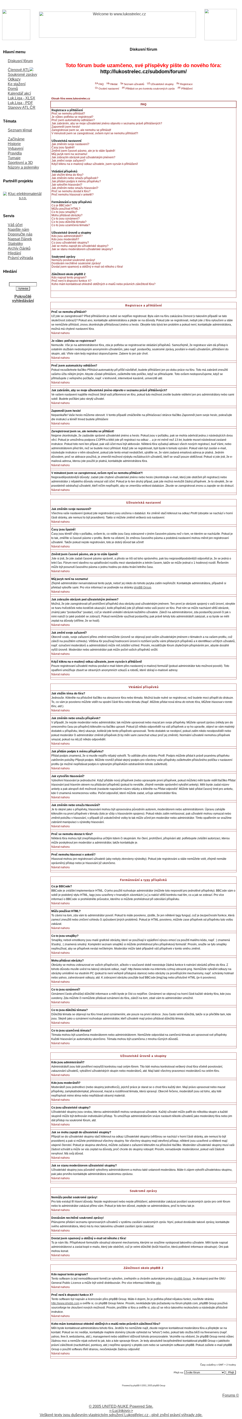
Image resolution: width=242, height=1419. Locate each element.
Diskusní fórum (20, 61)
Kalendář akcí (19, 93)
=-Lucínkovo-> (121, 1411)
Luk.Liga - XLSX (21, 98)
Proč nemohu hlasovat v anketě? (73, 194)
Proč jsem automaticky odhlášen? (73, 120)
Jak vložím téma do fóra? (67, 174)
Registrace (186, 84)
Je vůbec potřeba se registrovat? (72, 116)
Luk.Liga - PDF (20, 103)
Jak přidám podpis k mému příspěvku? (76, 181)
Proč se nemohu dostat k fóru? (71, 191)
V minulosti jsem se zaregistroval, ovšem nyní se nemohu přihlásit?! (95, 133)
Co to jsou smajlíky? (64, 212)
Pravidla (15, 153)
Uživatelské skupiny (162, 84)
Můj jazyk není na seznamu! (69, 154)
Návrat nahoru (60, 333)
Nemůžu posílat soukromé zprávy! (73, 260)
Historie (14, 144)
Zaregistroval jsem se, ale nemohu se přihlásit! (81, 130)
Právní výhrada (20, 258)
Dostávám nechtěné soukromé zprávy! (76, 263)
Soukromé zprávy (22, 75)
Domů (13, 89)
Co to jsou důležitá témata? (69, 222)
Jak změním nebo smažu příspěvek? (75, 178)
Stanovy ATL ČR (21, 108)
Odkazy (14, 79)
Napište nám (18, 230)
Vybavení (15, 149)
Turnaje (14, 158)
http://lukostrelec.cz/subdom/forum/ (143, 71)
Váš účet (15, 225)
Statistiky (15, 244)
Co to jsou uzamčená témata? (71, 225)
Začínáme (16, 139)
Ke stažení (17, 84)
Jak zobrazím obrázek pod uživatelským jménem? (83, 157)
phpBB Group (142, 587)
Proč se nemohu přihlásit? (68, 113)
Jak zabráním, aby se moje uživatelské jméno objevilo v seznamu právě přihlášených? (107, 123)
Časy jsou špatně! (63, 147)
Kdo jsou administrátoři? (67, 236)
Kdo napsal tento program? (69, 277)
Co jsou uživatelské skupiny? (70, 242)
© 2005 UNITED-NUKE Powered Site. (121, 1406)
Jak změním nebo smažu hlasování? (75, 188)
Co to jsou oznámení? (66, 218)
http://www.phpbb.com (65, 1303)
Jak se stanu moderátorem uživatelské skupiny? (82, 249)
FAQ (101, 84)
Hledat (113, 84)
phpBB (136, 1385)
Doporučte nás (20, 234)
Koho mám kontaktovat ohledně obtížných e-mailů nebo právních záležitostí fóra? (104, 284)
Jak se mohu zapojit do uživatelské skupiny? (80, 246)
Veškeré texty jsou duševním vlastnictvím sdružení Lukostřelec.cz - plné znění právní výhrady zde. (121, 1415)
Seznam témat (20, 130)
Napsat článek (20, 239)
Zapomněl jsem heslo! (66, 126)
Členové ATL (19, 70)
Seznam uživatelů (134, 84)
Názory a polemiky (23, 167)
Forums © (230, 1395)
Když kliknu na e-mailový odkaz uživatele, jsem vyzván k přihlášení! (95, 164)
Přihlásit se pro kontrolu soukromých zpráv (150, 88)
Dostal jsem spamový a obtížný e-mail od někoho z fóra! (87, 266)
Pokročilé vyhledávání (23, 298)
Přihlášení (187, 88)
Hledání (14, 253)
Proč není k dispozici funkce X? (71, 280)
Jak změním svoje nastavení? (70, 144)
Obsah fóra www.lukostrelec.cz (70, 98)
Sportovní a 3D (20, 163)
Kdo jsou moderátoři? (65, 239)
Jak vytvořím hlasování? (67, 184)
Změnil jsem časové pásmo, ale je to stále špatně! (83, 150)
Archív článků (19, 248)
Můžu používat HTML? (66, 208)
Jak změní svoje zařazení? (69, 160)
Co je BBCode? (62, 205)
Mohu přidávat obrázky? (67, 215)
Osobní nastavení (109, 88)
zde (158, 1282)
